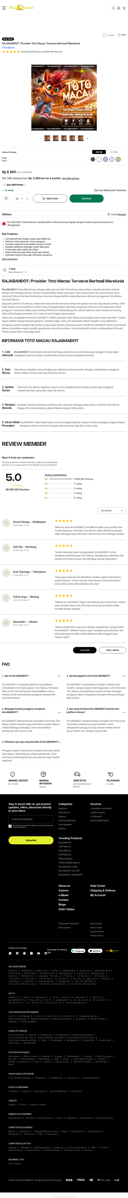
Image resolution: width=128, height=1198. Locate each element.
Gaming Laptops (42, 1147)
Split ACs (13, 976)
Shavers (26, 1091)
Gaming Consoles (39, 1019)
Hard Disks (52, 1134)
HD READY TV (63, 1000)
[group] (99, 152)
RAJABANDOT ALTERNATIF (70, 875)
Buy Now (86, 198)
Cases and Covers (104, 1118)
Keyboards (24, 1131)
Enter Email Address (22, 819)
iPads (23, 1105)
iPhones (30, 1118)
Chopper (58, 1056)
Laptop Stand (94, 1131)
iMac (93, 1147)
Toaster (47, 1062)
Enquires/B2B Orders (99, 820)
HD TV (48, 1000)
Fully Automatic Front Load (81, 1038)
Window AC (46, 1035)
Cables (59, 1118)
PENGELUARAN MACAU (69, 863)
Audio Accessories (17, 1019)
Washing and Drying (82, 1035)
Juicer (66, 1059)
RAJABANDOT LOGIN (68, 867)
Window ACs (28, 976)
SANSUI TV (13, 997)
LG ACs (55, 970)
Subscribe (31, 840)
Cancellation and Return (101, 808)
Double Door (105, 1040)
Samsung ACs (66, 973)
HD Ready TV (26, 1016)
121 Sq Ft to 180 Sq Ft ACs (21, 984)
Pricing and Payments (68, 923)
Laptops (62, 816)
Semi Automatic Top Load (50, 1038)
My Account (97, 895)
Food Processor (104, 1056)
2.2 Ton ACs (45, 979)
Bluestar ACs (69, 970)
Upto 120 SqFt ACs (84, 981)
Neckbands (40, 1078)
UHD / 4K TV (54, 1016)
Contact (63, 899)
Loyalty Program (97, 812)
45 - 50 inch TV (15, 1003)
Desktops (59, 1147)
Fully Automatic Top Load (21, 1038)
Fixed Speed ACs (46, 981)
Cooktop (88, 1056)
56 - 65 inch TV (54, 1003)
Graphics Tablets (38, 1105)
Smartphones (15, 1118)
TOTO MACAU (8, 48)
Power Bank (85, 1118)
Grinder (101, 1059)
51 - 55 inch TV (35, 1003)
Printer (103, 1147)
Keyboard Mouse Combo (46, 1131)
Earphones (72, 1078)
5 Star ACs (28, 981)
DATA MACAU (64, 851)
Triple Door (13, 1043)
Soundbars (81, 1019)
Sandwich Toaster (82, 1062)
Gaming (62, 828)
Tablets (12, 1105)
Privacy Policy (96, 935)
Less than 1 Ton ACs (48, 976)
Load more (85, 650)
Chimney (45, 1056)
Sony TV (66, 997)
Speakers (12, 1021)
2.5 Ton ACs (61, 979)
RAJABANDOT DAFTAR (68, 871)
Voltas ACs (27, 970)
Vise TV (27, 997)
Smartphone (64, 812)
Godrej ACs (85, 970)
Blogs (62, 904)
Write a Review (112, 650)
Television (62, 808)
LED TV (12, 1016)
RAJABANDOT (9, 289)
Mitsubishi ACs (102, 970)
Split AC (32, 1035)
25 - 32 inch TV (81, 1000)
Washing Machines (67, 820)
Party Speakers (65, 824)
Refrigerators (72, 1040)
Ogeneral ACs (97, 973)
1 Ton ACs (68, 976)
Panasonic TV (81, 997)
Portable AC (62, 1035)
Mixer (11, 1064)
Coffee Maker (73, 1056)
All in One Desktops (77, 1147)
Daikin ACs (42, 970)
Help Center (97, 885)
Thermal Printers (72, 1150)
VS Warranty (96, 816)
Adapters (71, 1118)
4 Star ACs (13, 981)
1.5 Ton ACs (99, 976)
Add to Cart (52, 198)
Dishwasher (56, 1040)
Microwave (25, 1062)
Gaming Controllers (61, 1019)
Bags (64, 1131)
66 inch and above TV (76, 1003)
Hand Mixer (44, 1059)
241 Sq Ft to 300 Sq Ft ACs (83, 984)
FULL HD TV (35, 1000)
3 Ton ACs (76, 979)
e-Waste (63, 895)
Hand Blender (27, 1059)
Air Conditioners (16, 1035)
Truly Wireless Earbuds (19, 1078)
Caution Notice (97, 931)
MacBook (25, 1147)
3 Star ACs (105, 979)
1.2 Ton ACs (83, 976)
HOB (56, 1059)
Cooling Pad (78, 1131)
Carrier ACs (14, 973)
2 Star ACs (90, 979)
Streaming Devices (88, 1016)
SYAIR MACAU (64, 855)
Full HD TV (69, 1016)
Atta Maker (13, 1056)
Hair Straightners (58, 1091)
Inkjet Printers (15, 1150)
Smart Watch (14, 1163)
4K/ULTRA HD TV (16, 1000)
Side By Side (30, 1043)
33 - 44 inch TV (100, 1000)
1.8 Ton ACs (14, 979)
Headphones (56, 1078)
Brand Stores (96, 923)
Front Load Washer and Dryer (22, 1040)
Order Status (66, 909)
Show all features (10, 259)
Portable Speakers (91, 1078)
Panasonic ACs (47, 973)
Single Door (89, 1040)
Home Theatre (97, 1019)
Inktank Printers (52, 1150)
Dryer (44, 1040)
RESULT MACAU (65, 859)
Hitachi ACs (30, 973)
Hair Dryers (76, 1091)
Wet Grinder (101, 1062)
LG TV (55, 997)
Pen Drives (29, 1134)
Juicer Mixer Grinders (83, 1059)
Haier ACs (82, 973)
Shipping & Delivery (103, 890)
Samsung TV (41, 997)
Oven (36, 1062)
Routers (88, 1150)
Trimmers (13, 1091)
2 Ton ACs (30, 979)
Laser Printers (33, 1150)
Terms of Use (96, 927)
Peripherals (14, 1134)
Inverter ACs (64, 981)
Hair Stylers (40, 1091)
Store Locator (64, 927)
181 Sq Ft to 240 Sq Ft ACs (52, 984)
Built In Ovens (30, 1056)
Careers (63, 890)
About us (64, 885)
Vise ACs (12, 970)
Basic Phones (44, 1118)
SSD (41, 1134)
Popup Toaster (62, 1062)
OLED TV (97, 997)
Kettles (11, 1062)
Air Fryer (12, 1059)
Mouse (11, 1131)
